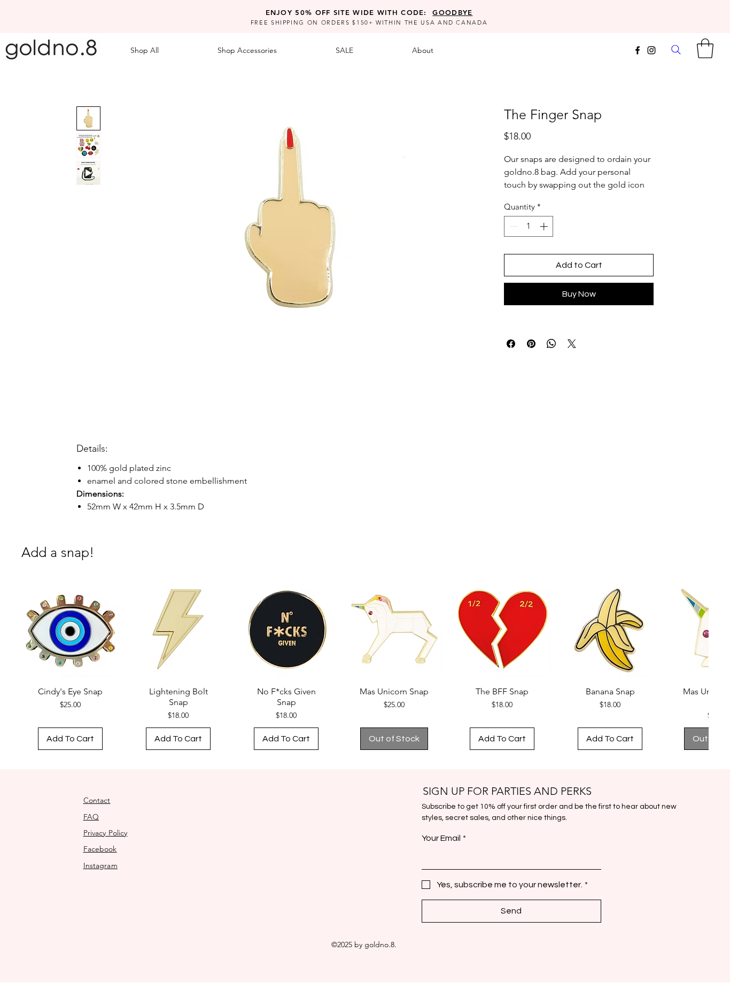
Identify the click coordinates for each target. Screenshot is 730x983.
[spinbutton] (529, 226)
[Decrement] (513, 226)
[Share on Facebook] (510, 343)
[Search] (676, 49)
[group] (365, 670)
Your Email (444, 838)
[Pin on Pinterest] (531, 343)
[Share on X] (571, 343)
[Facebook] (637, 50)
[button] (705, 48)
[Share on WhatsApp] (551, 343)
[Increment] (545, 226)
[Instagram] (651, 50)
